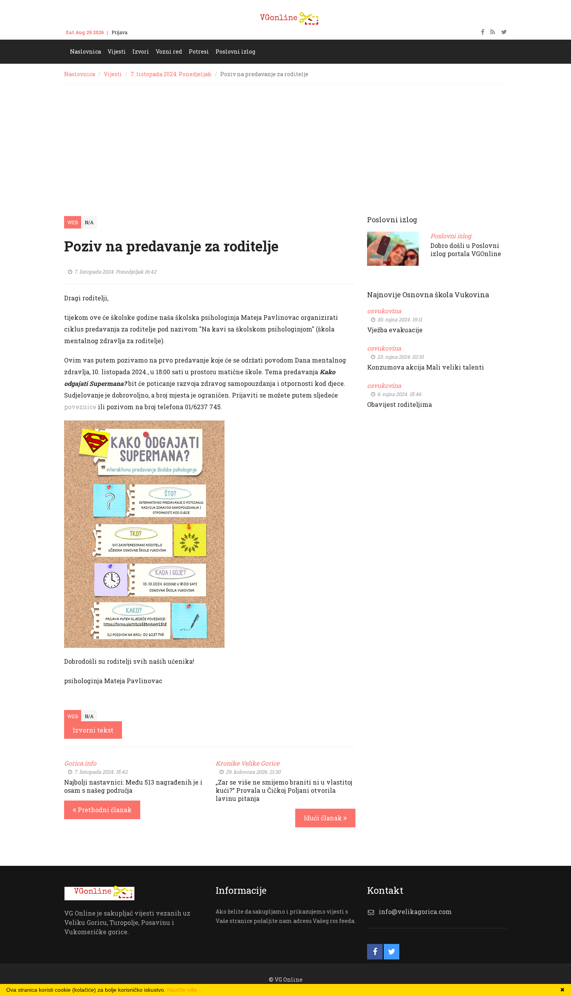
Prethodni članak (104, 810)
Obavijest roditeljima (399, 404)
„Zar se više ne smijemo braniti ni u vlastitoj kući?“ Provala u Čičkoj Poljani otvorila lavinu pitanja (284, 790)
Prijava (119, 32)
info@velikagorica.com (415, 911)
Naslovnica (79, 74)
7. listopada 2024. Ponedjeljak (171, 74)
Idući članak (323, 818)
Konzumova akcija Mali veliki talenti (425, 367)
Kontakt (144, 32)
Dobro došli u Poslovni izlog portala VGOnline (465, 249)
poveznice (80, 407)
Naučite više (182, 990)
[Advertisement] (285, 142)
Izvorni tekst (93, 730)
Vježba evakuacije (395, 330)
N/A (89, 222)
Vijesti (113, 74)
